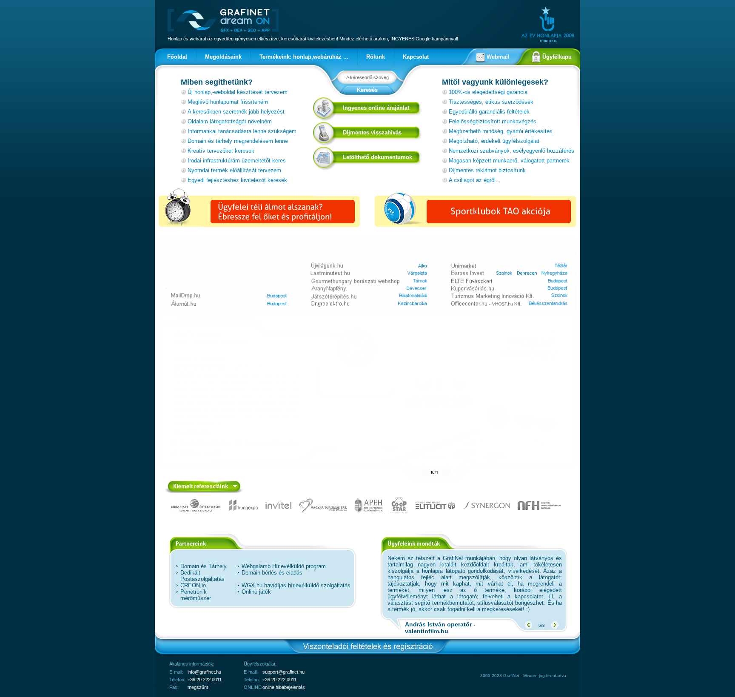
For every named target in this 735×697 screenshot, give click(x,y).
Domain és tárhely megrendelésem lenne (238, 141)
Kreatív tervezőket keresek (221, 151)
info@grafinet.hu (204, 671)
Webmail (498, 57)
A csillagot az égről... (475, 180)
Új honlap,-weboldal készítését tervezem (238, 92)
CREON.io (193, 585)
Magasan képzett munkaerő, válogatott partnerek (509, 160)
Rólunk (375, 57)
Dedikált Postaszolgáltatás (202, 575)
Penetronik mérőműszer (195, 595)
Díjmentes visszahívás (372, 132)
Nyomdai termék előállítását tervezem (234, 170)
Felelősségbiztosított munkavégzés (492, 121)
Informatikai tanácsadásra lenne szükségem (242, 131)
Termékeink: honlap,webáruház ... (303, 57)
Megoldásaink (223, 57)
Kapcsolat (416, 57)
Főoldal (177, 57)
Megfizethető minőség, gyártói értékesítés (501, 131)
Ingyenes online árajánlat (376, 108)
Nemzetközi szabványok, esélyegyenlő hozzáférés (511, 151)
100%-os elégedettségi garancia (488, 92)
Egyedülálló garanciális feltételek (489, 111)
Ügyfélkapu (557, 57)
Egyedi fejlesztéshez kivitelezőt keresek (237, 180)
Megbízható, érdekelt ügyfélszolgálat (494, 141)
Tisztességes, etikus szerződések (491, 102)
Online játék (256, 592)
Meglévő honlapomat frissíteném (228, 102)
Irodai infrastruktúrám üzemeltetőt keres (237, 160)
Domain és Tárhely (203, 566)
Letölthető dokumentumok (377, 157)
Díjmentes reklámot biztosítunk (487, 170)
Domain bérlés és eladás (272, 572)
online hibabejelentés (283, 687)
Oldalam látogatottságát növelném (230, 121)
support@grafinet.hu (283, 671)
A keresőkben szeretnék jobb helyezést (236, 111)
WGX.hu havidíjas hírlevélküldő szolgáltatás (296, 585)
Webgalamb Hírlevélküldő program (284, 566)
